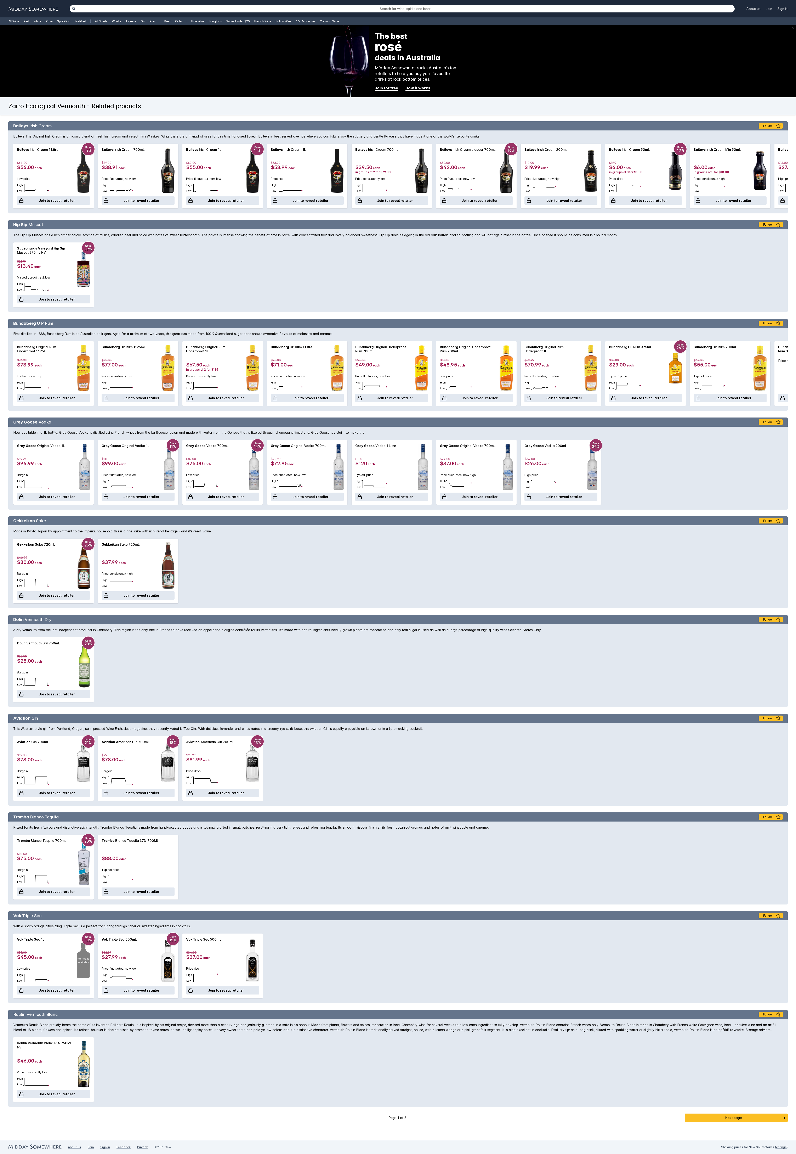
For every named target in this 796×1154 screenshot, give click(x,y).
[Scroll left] (13, 176)
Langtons (215, 21)
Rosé (49, 21)
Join (769, 9)
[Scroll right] (782, 176)
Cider (178, 21)
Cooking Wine (329, 21)
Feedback (123, 1147)
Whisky (117, 21)
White (37, 21)
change (781, 1147)
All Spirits (101, 21)
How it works (417, 88)
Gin (143, 21)
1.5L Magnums (305, 21)
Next (755, 1118)
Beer (167, 21)
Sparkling (63, 21)
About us (753, 9)
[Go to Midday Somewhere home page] (33, 9)
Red (26, 21)
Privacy (142, 1147)
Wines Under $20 (238, 21)
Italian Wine (283, 21)
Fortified (80, 21)
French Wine (262, 21)
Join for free (386, 88)
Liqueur (131, 21)
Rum (152, 21)
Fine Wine (197, 21)
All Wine (13, 21)
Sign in (783, 9)
